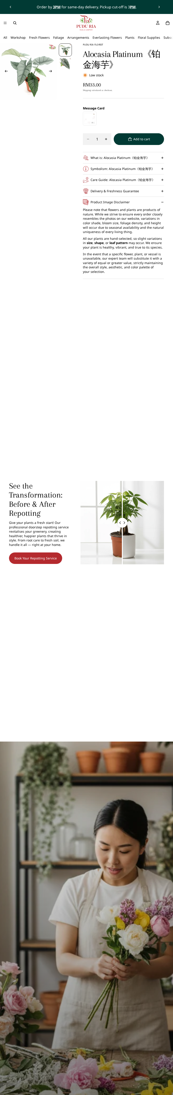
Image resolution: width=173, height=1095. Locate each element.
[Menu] (5, 23)
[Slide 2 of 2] (65, 64)
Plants (129, 37)
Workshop (18, 37)
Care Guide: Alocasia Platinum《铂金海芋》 (123, 180)
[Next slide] (159, 7)
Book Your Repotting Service (35, 558)
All (5, 37)
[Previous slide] (11, 7)
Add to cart (141, 139)
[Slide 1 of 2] (65, 50)
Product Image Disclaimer (110, 202)
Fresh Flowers (39, 37)
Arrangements (78, 37)
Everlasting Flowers (107, 37)
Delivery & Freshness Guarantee (115, 191)
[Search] (15, 23)
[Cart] (168, 23)
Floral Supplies (149, 37)
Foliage (58, 37)
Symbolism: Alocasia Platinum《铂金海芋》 (123, 169)
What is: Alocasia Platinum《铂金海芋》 (120, 158)
